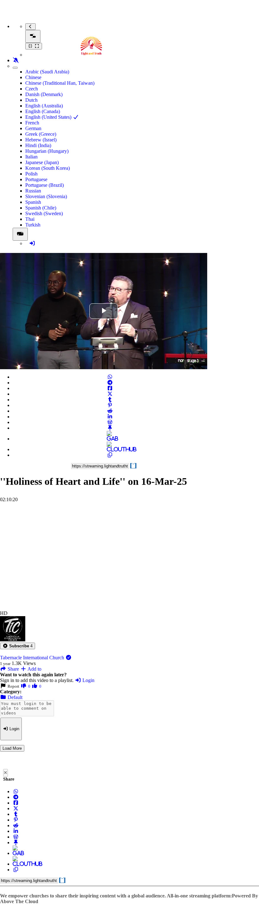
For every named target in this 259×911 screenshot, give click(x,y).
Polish (31, 173)
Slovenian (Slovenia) (46, 196)
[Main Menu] (32, 36)
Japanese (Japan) (42, 162)
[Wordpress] (110, 422)
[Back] (30, 26)
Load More (12, 748)
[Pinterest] (110, 405)
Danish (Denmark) (44, 94)
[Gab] (110, 438)
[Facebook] (110, 388)
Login (87, 680)
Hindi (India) (38, 145)
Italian (31, 156)
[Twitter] (110, 394)
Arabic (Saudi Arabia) (47, 71)
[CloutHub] (110, 449)
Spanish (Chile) (40, 207)
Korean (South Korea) (47, 168)
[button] (17, 646)
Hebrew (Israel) (41, 139)
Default (14, 697)
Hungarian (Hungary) (47, 151)
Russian (33, 190)
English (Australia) (44, 105)
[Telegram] (110, 382)
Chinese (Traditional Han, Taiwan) (59, 83)
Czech (31, 88)
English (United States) (49, 117)
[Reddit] (110, 411)
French (32, 122)
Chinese (33, 77)
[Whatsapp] (110, 377)
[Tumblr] (110, 399)
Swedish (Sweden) (44, 213)
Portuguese (36, 179)
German (33, 128)
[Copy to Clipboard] (110, 455)
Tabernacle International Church (32, 657)
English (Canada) (42, 111)
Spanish (33, 202)
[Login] (32, 243)
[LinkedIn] (110, 416)
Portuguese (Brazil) (44, 185)
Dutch (31, 100)
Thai (29, 219)
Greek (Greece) (40, 134)
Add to (34, 669)
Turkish (32, 224)
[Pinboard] (110, 428)
